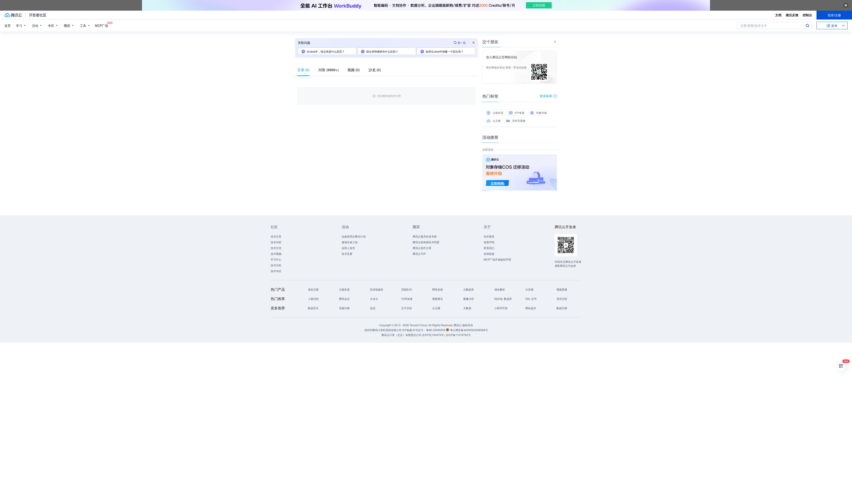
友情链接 (489, 253)
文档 (778, 15)
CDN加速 (406, 298)
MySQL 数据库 (503, 298)
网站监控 (530, 308)
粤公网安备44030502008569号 (469, 330)
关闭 (554, 159)
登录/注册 (834, 15)
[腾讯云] (13, 15)
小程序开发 (501, 308)
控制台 (807, 15)
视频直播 (561, 289)
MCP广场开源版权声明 (497, 259)
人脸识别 (313, 298)
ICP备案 (520, 112)
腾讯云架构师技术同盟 (426, 242)
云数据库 (468, 289)
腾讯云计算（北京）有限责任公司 (401, 335)
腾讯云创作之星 (422, 248)
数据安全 (313, 308)
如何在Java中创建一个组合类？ (444, 51)
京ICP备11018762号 (458, 335)
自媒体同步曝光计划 (354, 236)
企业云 (374, 298)
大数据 (467, 308)
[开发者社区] (37, 15)
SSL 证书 (530, 298)
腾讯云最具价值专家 (425, 236)
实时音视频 (518, 120)
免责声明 (489, 242)
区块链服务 (376, 289)
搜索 (807, 25)
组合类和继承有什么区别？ (382, 51)
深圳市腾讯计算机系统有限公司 (383, 330)
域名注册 (313, 289)
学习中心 (276, 259)
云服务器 (498, 112)
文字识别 (406, 308)
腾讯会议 (344, 298)
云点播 (497, 120)
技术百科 (276, 265)
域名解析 (499, 289)
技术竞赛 (347, 253)
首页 (7, 25)
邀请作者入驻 (350, 242)
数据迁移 (561, 308)
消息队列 (406, 289)
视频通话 (437, 298)
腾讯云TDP (419, 253)
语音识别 (561, 298)
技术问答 (276, 242)
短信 (372, 308)
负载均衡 (344, 308)
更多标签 (546, 96)
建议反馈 (792, 15)
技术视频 (276, 253)
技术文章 (276, 236)
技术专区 (276, 271)
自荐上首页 (348, 248)
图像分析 (468, 298)
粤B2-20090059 (436, 330)
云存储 (529, 289)
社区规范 (489, 236)
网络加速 (437, 289)
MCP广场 (101, 25)
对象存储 (541, 112)
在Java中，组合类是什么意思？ (326, 51)
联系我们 (489, 248)
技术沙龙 (276, 248)
